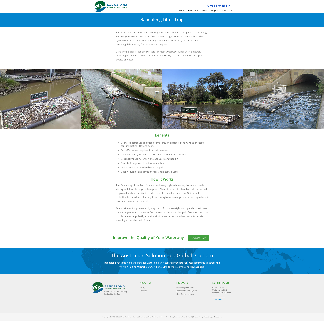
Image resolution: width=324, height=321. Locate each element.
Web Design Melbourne (213, 317)
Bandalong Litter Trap (185, 287)
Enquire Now (199, 237)
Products (192, 10)
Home (181, 10)
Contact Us (227, 10)
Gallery (204, 10)
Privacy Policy (198, 317)
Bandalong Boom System (186, 290)
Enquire (218, 299)
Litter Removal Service (185, 294)
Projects (214, 10)
